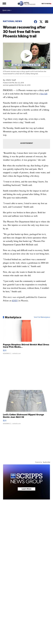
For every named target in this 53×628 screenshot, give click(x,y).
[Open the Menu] (4, 3)
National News (12, 21)
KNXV (15, 300)
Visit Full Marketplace (42, 317)
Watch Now (46, 3)
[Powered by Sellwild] (46, 462)
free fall (43, 93)
